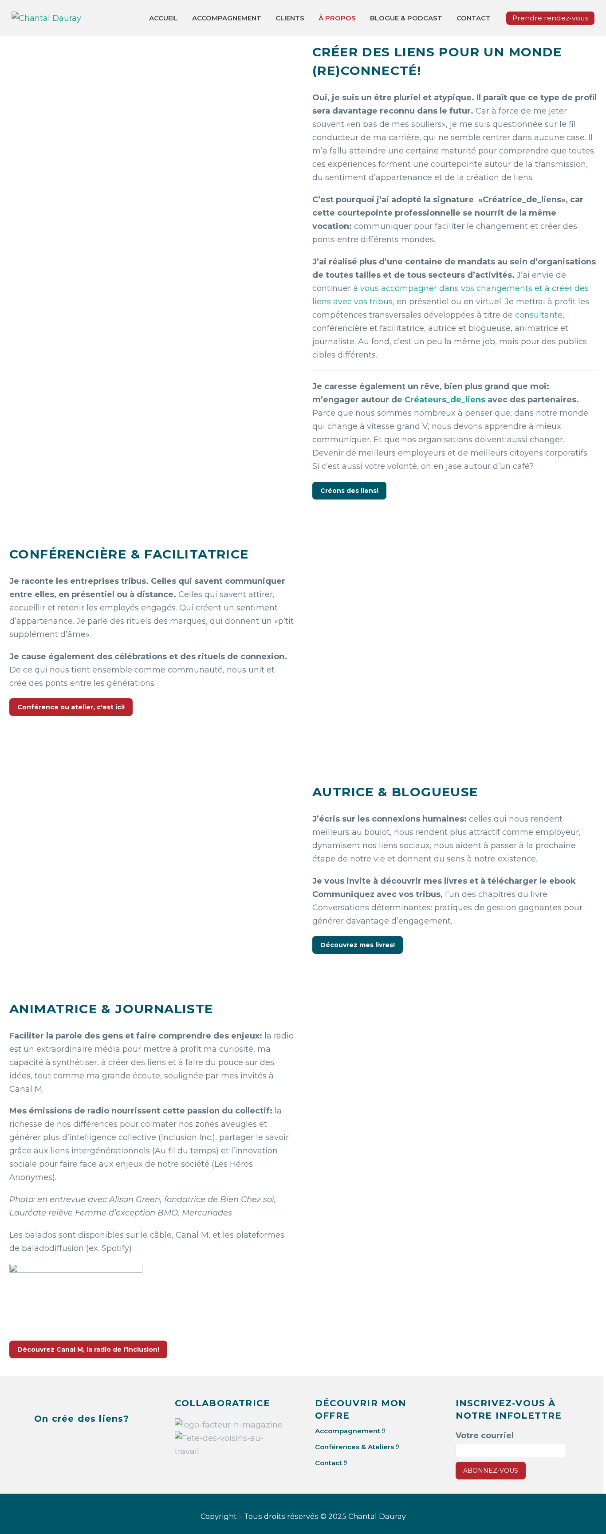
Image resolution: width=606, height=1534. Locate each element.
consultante (539, 315)
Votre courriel (485, 1435)
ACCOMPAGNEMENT (226, 18)
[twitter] (63, 1440)
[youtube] (107, 1440)
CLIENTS (289, 18)
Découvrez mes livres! (357, 945)
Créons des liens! (349, 491)
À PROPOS (337, 18)
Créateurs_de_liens (445, 400)
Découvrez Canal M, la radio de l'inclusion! (88, 1349)
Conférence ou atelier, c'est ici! (71, 707)
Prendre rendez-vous (550, 18)
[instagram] (85, 1440)
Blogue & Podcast (406, 18)
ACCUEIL (163, 18)
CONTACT (473, 18)
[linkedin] (40, 1440)
